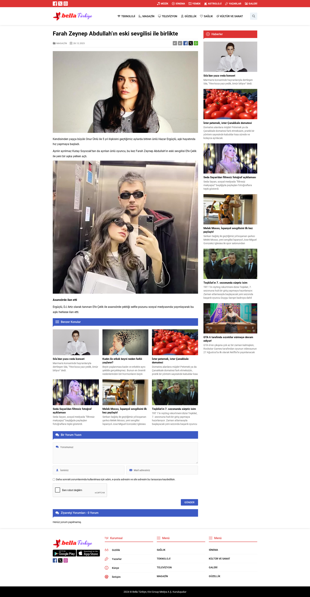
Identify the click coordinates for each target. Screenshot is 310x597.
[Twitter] (60, 3)
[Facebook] (55, 3)
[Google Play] (64, 554)
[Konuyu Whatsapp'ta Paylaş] (196, 43)
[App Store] (88, 554)
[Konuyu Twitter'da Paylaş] (191, 43)
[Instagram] (66, 3)
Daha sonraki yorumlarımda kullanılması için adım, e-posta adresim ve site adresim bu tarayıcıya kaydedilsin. (115, 479)
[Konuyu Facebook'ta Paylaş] (185, 43)
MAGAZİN (61, 43)
